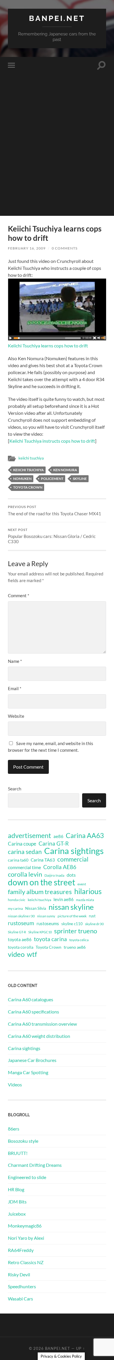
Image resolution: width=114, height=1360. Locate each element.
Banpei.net (57, 18)
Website (16, 716)
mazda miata (85, 900)
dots (71, 875)
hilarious (88, 891)
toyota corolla (20, 947)
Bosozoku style (23, 1141)
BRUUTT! (17, 1153)
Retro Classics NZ (26, 1262)
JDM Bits (17, 1201)
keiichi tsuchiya (31, 458)
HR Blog (16, 1189)
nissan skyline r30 (21, 916)
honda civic (16, 900)
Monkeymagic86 (25, 1225)
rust (92, 916)
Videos (15, 1084)
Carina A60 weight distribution (39, 1036)
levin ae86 (63, 899)
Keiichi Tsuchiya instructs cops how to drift (52, 441)
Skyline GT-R (17, 932)
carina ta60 (18, 859)
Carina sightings (74, 850)
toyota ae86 (20, 939)
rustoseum (21, 923)
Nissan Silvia (35, 908)
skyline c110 (72, 923)
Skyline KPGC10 (40, 932)
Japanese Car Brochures (32, 1060)
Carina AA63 (85, 835)
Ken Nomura (65, 470)
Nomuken (22, 478)
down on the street (41, 882)
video (16, 954)
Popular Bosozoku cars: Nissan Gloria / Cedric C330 (52, 536)
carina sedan (25, 851)
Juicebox (17, 1214)
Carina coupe (22, 844)
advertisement (29, 835)
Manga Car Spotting (28, 1072)
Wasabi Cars (20, 1298)
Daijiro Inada (54, 875)
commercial (72, 859)
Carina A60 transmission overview (42, 1024)
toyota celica (79, 940)
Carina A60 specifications (33, 1011)
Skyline (80, 478)
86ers (13, 1128)
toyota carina (50, 939)
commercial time (24, 867)
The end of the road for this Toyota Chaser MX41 (54, 510)
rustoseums (48, 923)
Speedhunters (22, 1286)
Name (15, 661)
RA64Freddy (21, 1250)
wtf (32, 954)
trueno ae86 (75, 947)
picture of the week (72, 916)
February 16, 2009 (27, 248)
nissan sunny (46, 916)
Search (14, 788)
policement (52, 478)
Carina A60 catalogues (30, 999)
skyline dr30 (94, 924)
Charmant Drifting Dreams (35, 1165)
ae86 (58, 836)
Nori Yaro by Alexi (26, 1238)
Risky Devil (19, 1274)
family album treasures (40, 891)
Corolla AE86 (59, 867)
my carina (15, 908)
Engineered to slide (27, 1177)
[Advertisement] (57, 159)
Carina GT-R (54, 843)
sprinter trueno (75, 930)
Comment (18, 595)
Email (14, 688)
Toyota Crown (27, 487)
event (81, 884)
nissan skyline (71, 906)
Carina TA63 (43, 859)
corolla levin (25, 874)
